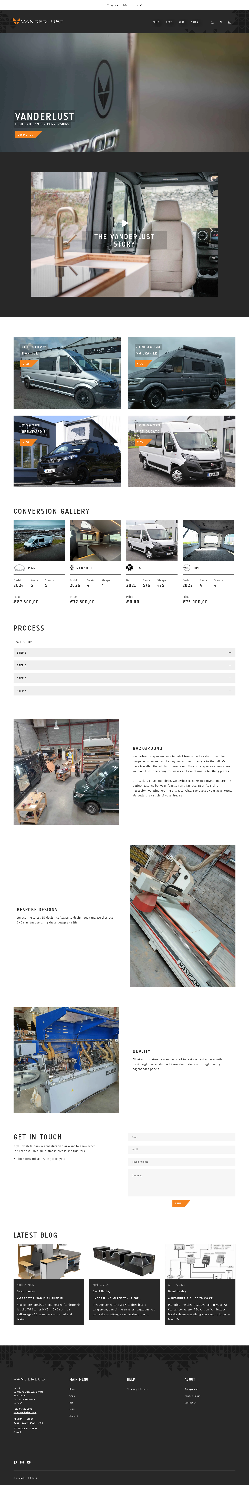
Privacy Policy (193, 1396)
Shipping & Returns (137, 1389)
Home (72, 1389)
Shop (72, 1396)
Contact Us (191, 1402)
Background (191, 1389)
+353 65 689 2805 (23, 1408)
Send (178, 1203)
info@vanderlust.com (25, 1412)
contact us (25, 134)
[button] (181, 20)
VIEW (26, 363)
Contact (73, 1416)
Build (72, 1409)
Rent (71, 1402)
